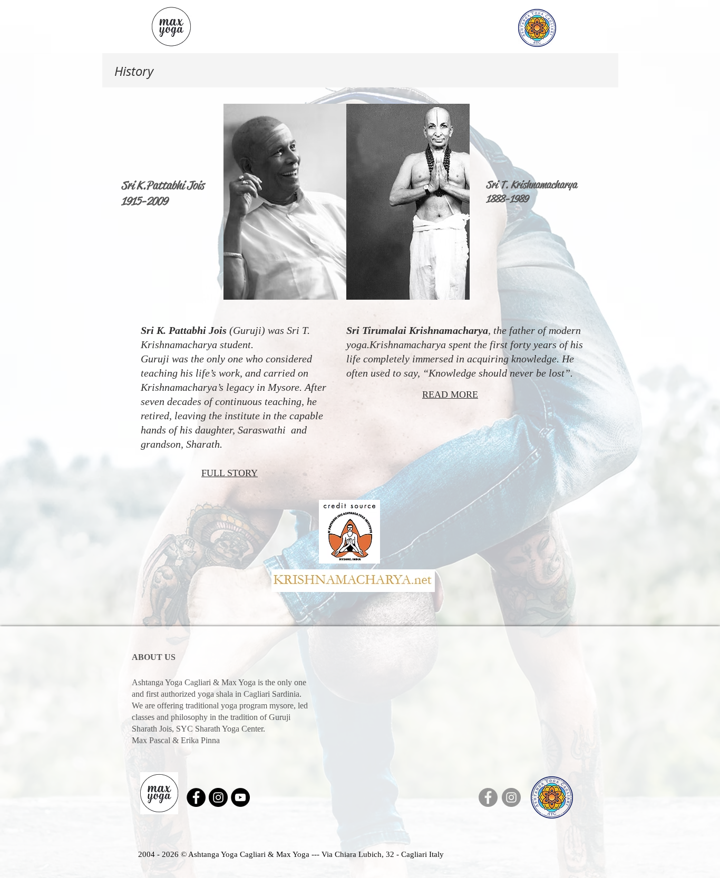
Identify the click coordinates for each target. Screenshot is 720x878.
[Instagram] (511, 797)
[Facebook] (488, 797)
